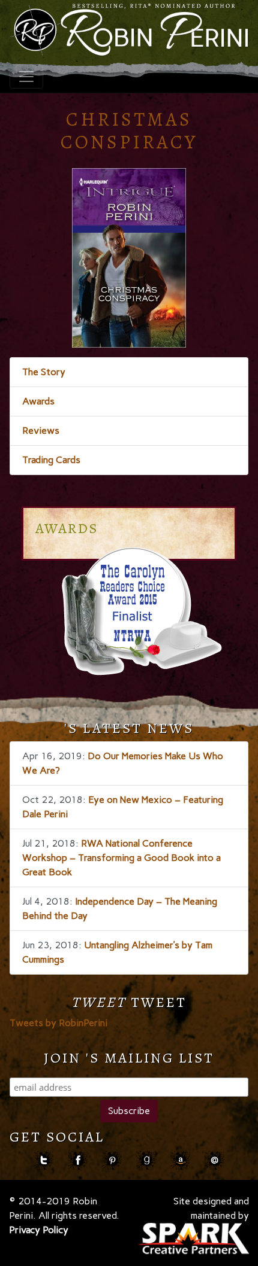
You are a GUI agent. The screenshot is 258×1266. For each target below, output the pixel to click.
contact (214, 1160)
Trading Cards (51, 459)
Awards (38, 401)
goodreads (146, 1160)
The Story (43, 372)
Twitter (43, 1160)
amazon (180, 1160)
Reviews (40, 430)
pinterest (112, 1160)
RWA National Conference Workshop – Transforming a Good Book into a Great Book (121, 858)
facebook (78, 1160)
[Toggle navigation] (26, 77)
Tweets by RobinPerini (58, 1022)
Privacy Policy (38, 1229)
